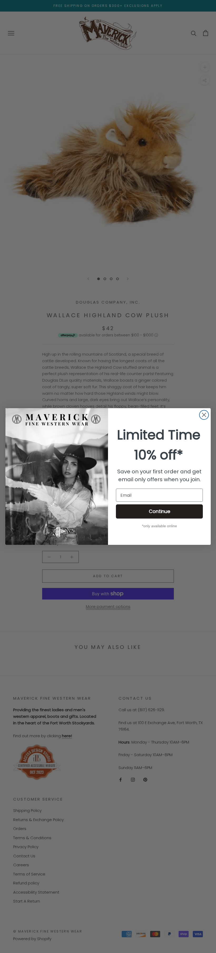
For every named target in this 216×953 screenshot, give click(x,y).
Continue (159, 511)
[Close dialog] (204, 414)
